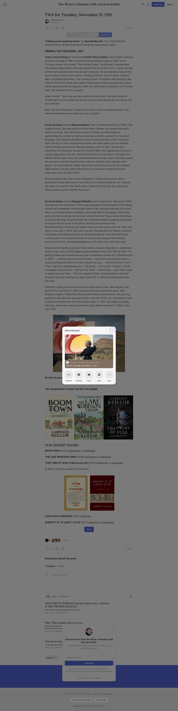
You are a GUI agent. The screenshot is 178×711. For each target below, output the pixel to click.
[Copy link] (69, 375)
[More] (109, 375)
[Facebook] (79, 375)
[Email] (89, 375)
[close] (112, 330)
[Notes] (99, 375)
